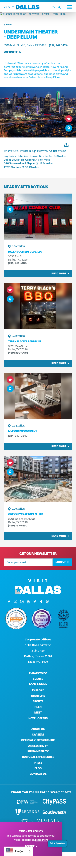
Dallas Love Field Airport (19, 159)
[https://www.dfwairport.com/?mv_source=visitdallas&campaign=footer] (27, 801)
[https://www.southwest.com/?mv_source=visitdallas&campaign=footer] (54, 812)
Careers (38, 734)
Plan (38, 707)
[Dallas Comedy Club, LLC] (38, 216)
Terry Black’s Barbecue (24, 341)
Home (9, 24)
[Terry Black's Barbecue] (38, 306)
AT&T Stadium (12, 167)
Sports (38, 701)
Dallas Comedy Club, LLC (25, 252)
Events (38, 679)
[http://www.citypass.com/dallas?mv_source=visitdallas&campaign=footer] (54, 801)
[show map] (68, 128)
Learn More (41, 839)
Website (11, 52)
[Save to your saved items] (68, 118)
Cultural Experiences (38, 757)
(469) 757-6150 (17, 525)
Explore (38, 690)
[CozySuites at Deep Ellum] (38, 479)
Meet (38, 712)
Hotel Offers (38, 718)
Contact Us (38, 774)
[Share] (66, 144)
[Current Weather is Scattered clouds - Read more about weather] (53, 7)
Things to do (38, 673)
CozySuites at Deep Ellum (25, 514)
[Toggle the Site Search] (61, 7)
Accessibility (38, 746)
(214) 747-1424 (58, 45)
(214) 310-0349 (17, 435)
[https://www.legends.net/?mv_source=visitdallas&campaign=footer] (27, 812)
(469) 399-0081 (18, 352)
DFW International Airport (19, 163)
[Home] (21, 7)
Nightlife (38, 696)
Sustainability (38, 751)
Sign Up (61, 562)
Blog (38, 768)
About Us (37, 729)
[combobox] (18, 851)
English (20, 851)
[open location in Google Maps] (38, 13)
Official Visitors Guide (38, 740)
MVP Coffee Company (22, 431)
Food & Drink (38, 684)
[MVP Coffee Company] (38, 396)
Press (38, 763)
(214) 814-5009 (17, 263)
